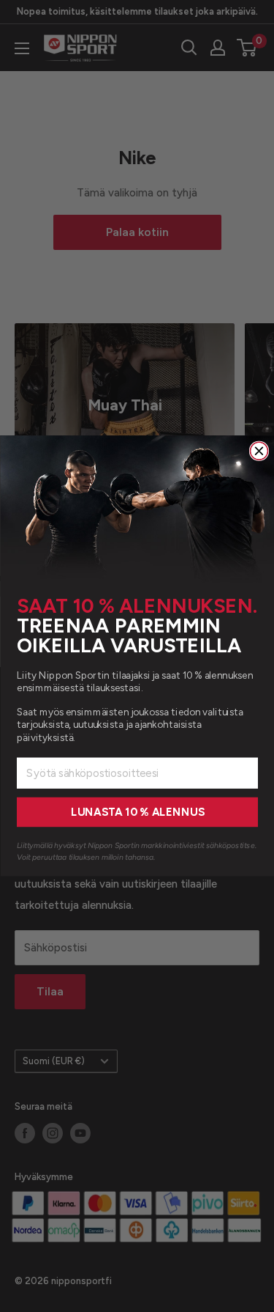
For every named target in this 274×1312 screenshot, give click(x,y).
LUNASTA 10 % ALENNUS (137, 812)
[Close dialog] (258, 451)
